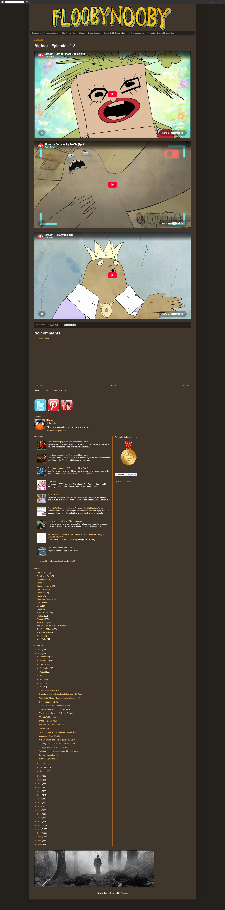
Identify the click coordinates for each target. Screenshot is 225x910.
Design (40, 596)
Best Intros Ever (44, 576)
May (42, 683)
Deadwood (41, 593)
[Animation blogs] (129, 468)
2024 (39, 776)
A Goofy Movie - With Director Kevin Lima (57, 743)
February (44, 767)
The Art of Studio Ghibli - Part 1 (61, 548)
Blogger (124, 893)
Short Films (42, 622)
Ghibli (39, 606)
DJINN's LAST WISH (48, 721)
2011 (39, 825)
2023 (39, 780)
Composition (42, 589)
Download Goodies (45, 599)
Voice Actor (41, 639)
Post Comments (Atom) (56, 390)
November (44, 660)
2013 (39, 818)
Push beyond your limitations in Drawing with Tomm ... (62, 694)
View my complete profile (57, 430)
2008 (39, 837)
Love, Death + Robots (48, 702)
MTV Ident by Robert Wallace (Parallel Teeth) (56, 561)
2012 (39, 821)
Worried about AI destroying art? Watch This (58, 732)
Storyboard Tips (68, 33)
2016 (39, 806)
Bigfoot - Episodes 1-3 (48, 759)
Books (39, 583)
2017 (39, 802)
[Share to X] (70, 325)
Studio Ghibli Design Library (115, 33)
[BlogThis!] (67, 325)
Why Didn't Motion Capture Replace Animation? (59, 698)
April (42, 687)
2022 (39, 783)
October (43, 664)
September (45, 668)
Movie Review (43, 612)
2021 (39, 787)
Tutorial (40, 636)
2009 (39, 833)
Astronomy (41, 573)
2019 (39, 795)
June (42, 679)
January (43, 771)
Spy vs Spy (44, 728)
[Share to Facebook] (72, 325)
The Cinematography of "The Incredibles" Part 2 (68, 455)
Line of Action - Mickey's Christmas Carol (65, 521)
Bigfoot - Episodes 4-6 (48, 755)
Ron (51, 420)
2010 (39, 829)
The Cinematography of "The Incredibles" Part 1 (68, 442)
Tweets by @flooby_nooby (126, 437)
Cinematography (137, 33)
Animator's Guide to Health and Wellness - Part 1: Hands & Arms (75, 508)
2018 (39, 799)
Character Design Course (89, 33)
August (43, 672)
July (42, 676)
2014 (39, 814)
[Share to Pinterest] (75, 325)
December (44, 657)
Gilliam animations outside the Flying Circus (57, 740)
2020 (39, 791)
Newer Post (40, 385)
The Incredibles (43, 632)
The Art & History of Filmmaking (161, 33)
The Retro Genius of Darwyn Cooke (54, 709)
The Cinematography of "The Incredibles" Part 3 (68, 468)
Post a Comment (45, 339)
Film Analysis (42, 603)
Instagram (36, 33)
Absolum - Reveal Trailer (49, 736)
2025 (39, 653)
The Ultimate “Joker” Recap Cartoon (54, 706)
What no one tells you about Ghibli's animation (58, 751)
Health (39, 609)
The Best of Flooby (45, 629)
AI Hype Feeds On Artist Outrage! (53, 747)
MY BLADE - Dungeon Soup (51, 724)
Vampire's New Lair (47, 717)
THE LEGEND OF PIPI (49, 690)
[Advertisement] (112, 362)
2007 (39, 840)
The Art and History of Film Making (51, 626)
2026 (39, 650)
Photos (40, 616)
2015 (39, 810)
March (43, 763)
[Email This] (65, 325)
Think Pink (52, 481)
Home (113, 385)
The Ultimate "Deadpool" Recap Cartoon (56, 713)
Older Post (185, 385)
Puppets (40, 619)
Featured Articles (51, 33)
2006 (39, 844)
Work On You (53, 495)
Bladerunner (42, 579)
